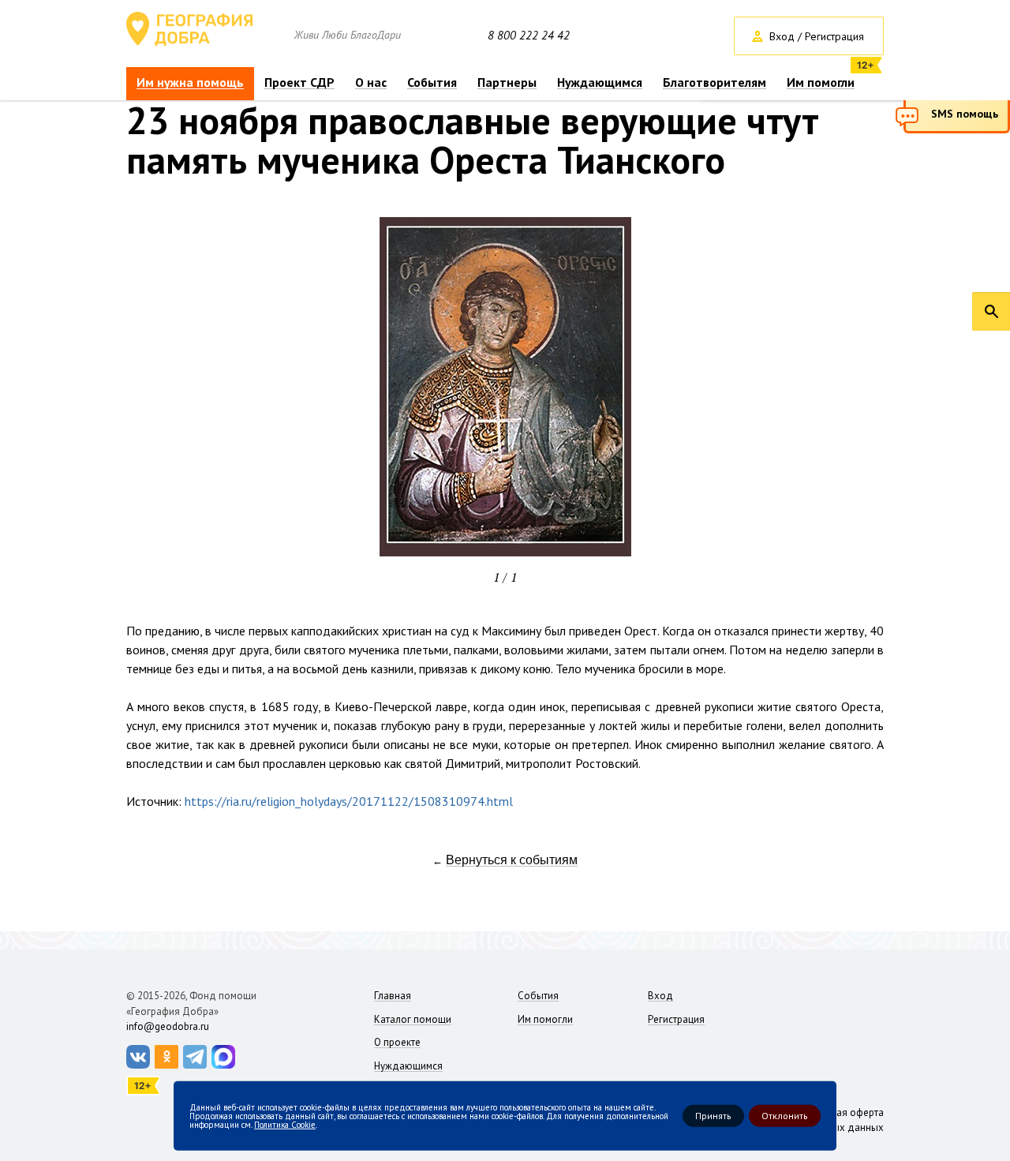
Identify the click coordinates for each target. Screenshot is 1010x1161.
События (432, 82)
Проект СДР (299, 82)
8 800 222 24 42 (529, 35)
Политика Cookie (285, 1123)
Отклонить (784, 1116)
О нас (371, 82)
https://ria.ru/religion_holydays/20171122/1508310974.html (349, 801)
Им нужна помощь (190, 82)
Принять (713, 1116)
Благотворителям (714, 82)
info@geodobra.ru (167, 1026)
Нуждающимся (599, 82)
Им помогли (821, 82)
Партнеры (507, 82)
